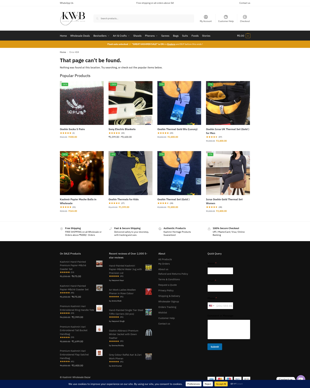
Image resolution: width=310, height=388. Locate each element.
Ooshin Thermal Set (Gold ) (173, 199)
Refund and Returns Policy (173, 273)
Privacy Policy (165, 290)
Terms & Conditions (169, 279)
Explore (171, 44)
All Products (165, 259)
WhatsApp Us (66, 2)
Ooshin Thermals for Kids (124, 199)
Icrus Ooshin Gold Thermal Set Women (224, 201)
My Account (206, 21)
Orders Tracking (167, 307)
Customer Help (226, 21)
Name (211, 263)
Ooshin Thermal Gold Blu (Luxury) (177, 129)
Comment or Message (220, 315)
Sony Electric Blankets (122, 129)
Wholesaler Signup (168, 301)
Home (63, 52)
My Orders (164, 263)
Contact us (244, 2)
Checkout (245, 21)
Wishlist (162, 312)
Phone (212, 298)
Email (211, 280)
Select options (81, 143)
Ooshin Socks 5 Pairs (72, 129)
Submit (215, 346)
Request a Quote (167, 284)
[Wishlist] (98, 86)
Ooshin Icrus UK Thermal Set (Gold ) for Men (227, 131)
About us (163, 269)
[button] (243, 36)
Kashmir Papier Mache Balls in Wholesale (78, 201)
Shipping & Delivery (169, 295)
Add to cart (81, 218)
